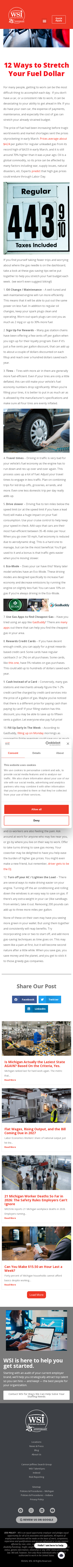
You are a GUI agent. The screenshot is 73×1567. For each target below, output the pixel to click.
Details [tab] (36, 753)
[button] (44, 21)
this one (13, 663)
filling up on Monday (30, 733)
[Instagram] (31, 1510)
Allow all (36, 809)
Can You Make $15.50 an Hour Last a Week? (33, 1268)
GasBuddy (38, 622)
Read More (10, 1080)
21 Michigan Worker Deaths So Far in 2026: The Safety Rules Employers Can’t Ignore (35, 1200)
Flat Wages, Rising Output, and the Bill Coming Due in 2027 (35, 1131)
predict (35, 171)
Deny (36, 820)
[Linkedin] (41, 1510)
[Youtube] (52, 1510)
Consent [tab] (13, 753)
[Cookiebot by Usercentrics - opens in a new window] (45, 743)
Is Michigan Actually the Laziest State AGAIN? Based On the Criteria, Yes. (34, 1064)
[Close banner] (68, 743)
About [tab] (60, 753)
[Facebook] (20, 1510)
